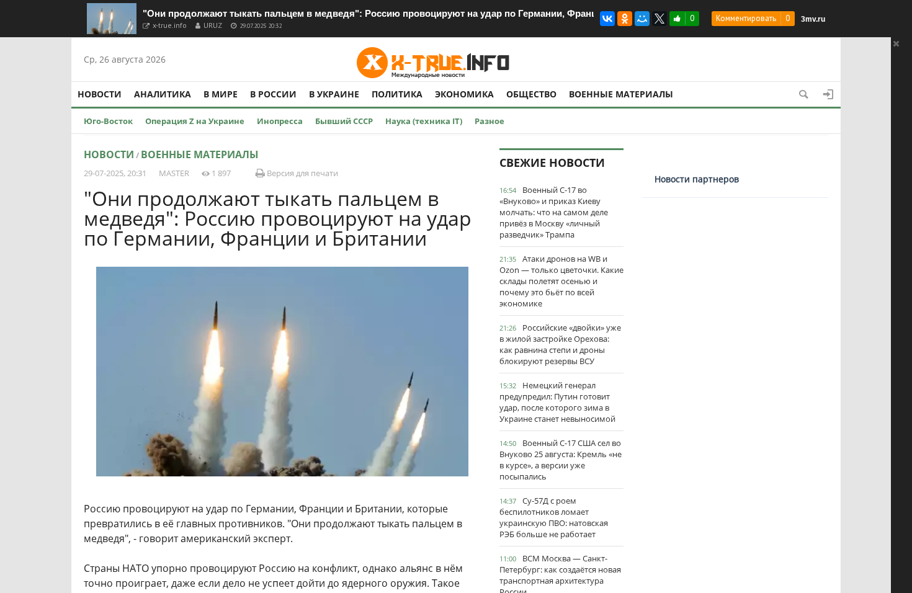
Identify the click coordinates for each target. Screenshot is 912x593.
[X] (659, 18)
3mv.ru (813, 19)
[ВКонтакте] (607, 18)
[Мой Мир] (642, 18)
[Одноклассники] (624, 18)
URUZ (212, 25)
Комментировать (746, 18)
